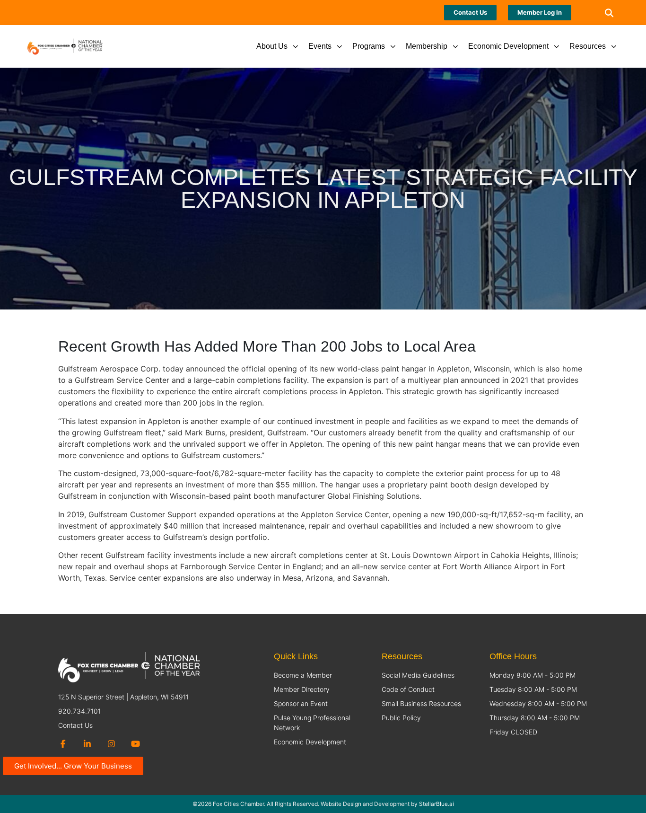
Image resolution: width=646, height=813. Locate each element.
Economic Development (508, 46)
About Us (272, 46)
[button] (609, 12)
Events (320, 46)
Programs (368, 46)
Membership (426, 46)
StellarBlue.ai (436, 803)
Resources (587, 46)
